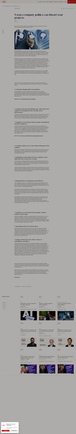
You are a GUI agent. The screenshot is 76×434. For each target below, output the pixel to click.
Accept (5, 430)
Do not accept (14, 430)
